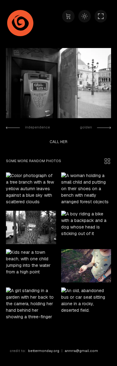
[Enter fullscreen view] (101, 16)
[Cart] (68, 16)
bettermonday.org (43, 351)
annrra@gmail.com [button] (81, 351)
